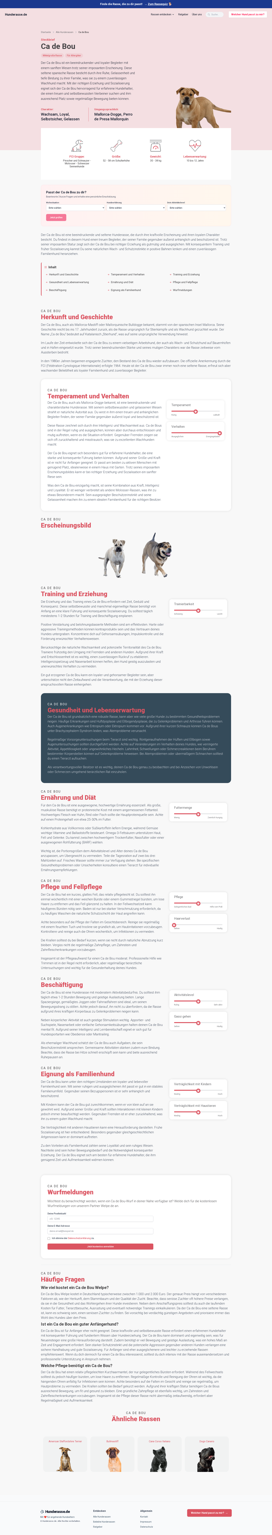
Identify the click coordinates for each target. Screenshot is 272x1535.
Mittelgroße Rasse (52, 55)
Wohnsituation (52, 203)
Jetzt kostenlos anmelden (100, 1246)
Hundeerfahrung (114, 203)
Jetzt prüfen (56, 217)
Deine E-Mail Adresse (59, 1226)
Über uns (197, 14)
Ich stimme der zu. (73, 1238)
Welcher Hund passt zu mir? (247, 14)
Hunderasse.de (16, 14)
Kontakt (144, 1516)
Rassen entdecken (161, 14)
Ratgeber (183, 14)
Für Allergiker (74, 55)
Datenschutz (146, 1527)
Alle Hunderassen (102, 1516)
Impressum (146, 1521)
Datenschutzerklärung (79, 1238)
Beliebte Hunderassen (104, 1521)
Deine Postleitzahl (57, 1213)
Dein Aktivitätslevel (176, 203)
